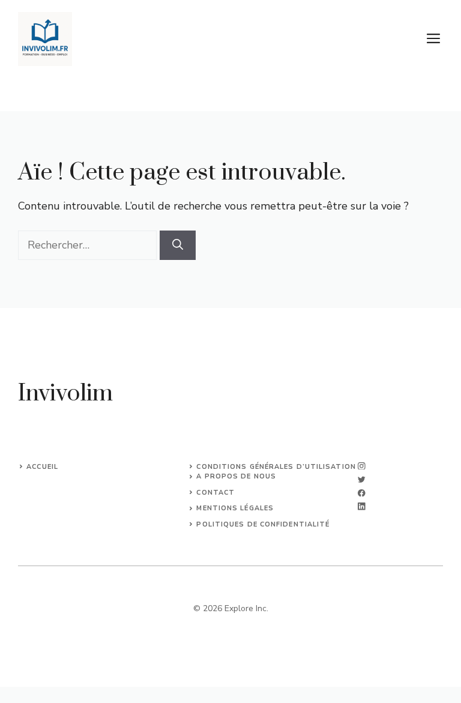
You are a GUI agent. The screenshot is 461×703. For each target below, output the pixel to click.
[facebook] (362, 493)
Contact (215, 492)
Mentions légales (235, 508)
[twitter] (362, 479)
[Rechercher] (178, 245)
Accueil (42, 466)
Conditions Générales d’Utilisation (275, 466)
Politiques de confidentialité (263, 524)
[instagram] (362, 466)
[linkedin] (362, 506)
